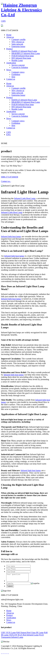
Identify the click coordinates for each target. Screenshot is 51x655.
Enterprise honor (18, 46)
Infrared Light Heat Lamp (24, 198)
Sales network (17, 44)
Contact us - (6, 181)
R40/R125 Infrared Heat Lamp (24, 51)
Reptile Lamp (17, 60)
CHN (3, 21)
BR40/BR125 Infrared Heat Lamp (26, 53)
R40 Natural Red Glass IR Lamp (30, 632)
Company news (18, 72)
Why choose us (18, 42)
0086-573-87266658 (9, 177)
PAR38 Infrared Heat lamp (23, 56)
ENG (8, 134)
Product (9, 49)
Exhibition (16, 74)
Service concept (18, 65)
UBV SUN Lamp (8, 632)
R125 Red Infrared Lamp (28, 635)
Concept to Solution (20, 67)
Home (8, 35)
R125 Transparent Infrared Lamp (22, 636)
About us (10, 37)
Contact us (10, 79)
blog (13, 77)
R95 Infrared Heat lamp (21, 58)
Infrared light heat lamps (11, 236)
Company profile (19, 39)
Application (11, 63)
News (8, 70)
